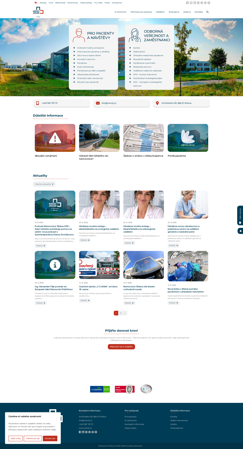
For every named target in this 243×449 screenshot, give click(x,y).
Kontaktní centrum (86, 59)
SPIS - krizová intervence (145, 74)
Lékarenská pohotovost (88, 74)
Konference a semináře (144, 63)
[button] (207, 12)
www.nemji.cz (85, 428)
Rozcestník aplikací (142, 59)
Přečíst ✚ (40, 246)
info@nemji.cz (85, 420)
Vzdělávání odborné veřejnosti (147, 70)
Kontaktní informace (134, 424)
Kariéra (136, 48)
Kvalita (173, 424)
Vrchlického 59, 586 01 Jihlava (92, 416)
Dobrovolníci (139, 51)
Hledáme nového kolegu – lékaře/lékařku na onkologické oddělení (139, 229)
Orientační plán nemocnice (90, 78)
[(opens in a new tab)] (188, 138)
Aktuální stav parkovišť (88, 82)
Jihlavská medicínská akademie (148, 55)
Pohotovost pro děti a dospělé (91, 70)
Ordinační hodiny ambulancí (90, 48)
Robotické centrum (142, 67)
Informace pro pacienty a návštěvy (93, 51)
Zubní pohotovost (85, 67)
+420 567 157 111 (86, 424)
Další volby (16, 438)
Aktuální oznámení (46, 155)
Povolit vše (50, 438)
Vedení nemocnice (179, 420)
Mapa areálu (130, 428)
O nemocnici (131, 420)
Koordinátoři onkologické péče (147, 78)
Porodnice (82, 63)
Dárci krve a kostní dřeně (89, 55)
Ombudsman (176, 428)
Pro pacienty (131, 416)
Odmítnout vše (33, 438)
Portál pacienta (177, 155)
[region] (33, 428)
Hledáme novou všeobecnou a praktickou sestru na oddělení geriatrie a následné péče (183, 229)
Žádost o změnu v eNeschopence (143, 155)
